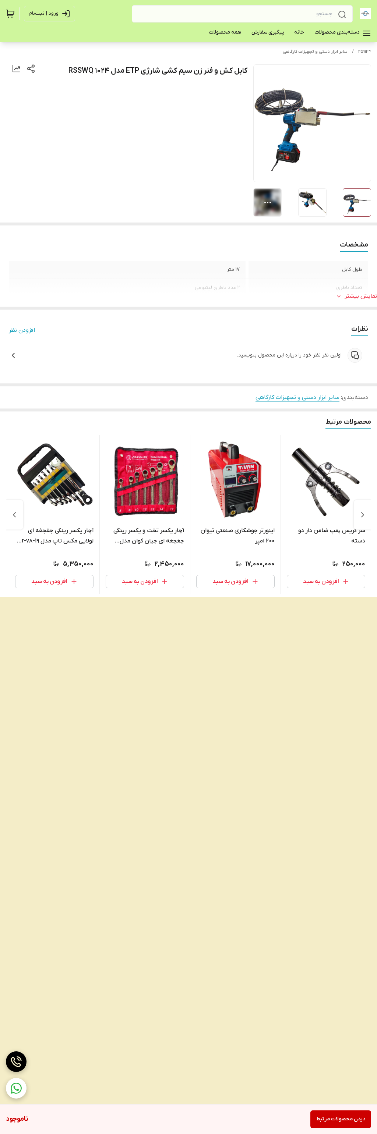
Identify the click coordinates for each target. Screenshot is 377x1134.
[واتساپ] (16, 1088)
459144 (364, 52)
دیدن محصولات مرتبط (340, 1119)
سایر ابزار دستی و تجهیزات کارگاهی (315, 52)
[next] (14, 515)
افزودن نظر (22, 330)
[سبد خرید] (10, 13)
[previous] (362, 515)
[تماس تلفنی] (16, 1061)
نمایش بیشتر (361, 296)
